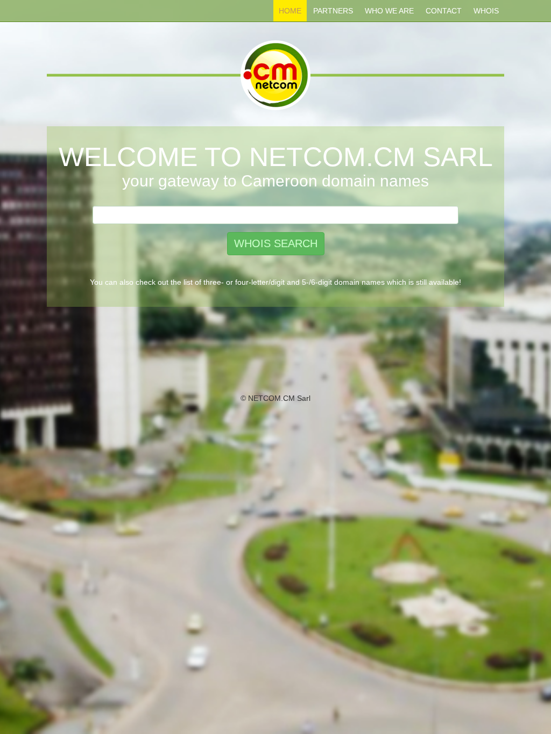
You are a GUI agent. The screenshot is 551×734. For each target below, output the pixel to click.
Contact (444, 10)
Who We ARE (389, 10)
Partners (333, 10)
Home (290, 10)
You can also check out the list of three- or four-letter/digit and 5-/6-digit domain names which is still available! (275, 282)
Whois (486, 10)
